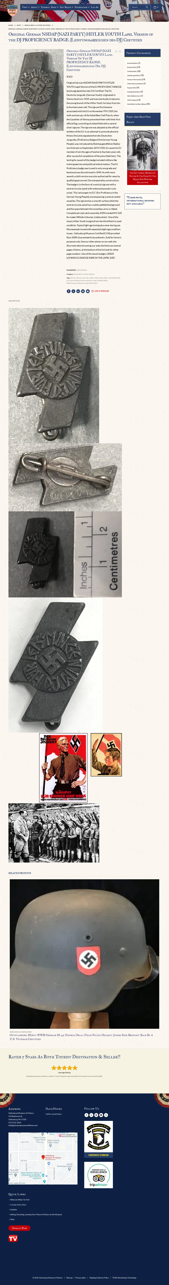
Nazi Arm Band (74, 280)
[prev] (116, 51)
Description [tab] (14, 301)
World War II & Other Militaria (84, 274)
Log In (94, 7)
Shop (53, 7)
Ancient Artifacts (132, 63)
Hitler (92, 278)
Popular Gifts (131, 88)
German (73, 278)
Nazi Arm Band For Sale (88, 280)
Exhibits (45, 7)
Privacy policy (80, 1278)
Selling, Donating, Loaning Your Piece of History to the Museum (36, 1214)
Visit (24, 7)
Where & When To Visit (19, 1200)
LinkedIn (78, 291)
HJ (67, 280)
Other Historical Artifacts (135, 84)
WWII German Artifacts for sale (77, 283)
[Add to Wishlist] (157, 1032)
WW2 (105, 280)
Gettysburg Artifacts (133, 75)
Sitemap (69, 1278)
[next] (120, 51)
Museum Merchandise (134, 80)
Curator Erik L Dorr (18, 1205)
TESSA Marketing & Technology (124, 1278)
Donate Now (19, 1228)
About (34, 7)
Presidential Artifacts (133, 92)
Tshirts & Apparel (132, 100)
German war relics (83, 278)
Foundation (81, 7)
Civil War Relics (132, 71)
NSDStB (100, 280)
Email (88, 291)
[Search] (147, 7)
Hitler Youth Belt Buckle (112, 278)
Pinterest (83, 291)
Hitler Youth (98, 278)
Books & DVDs (131, 67)
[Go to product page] (84, 954)
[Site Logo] (12, 10)
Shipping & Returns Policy (99, 1278)
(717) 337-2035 (14, 1122)
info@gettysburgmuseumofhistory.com (23, 1125)
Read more (154, 883)
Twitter (73, 291)
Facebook (69, 291)
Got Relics (65, 7)
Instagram (106, 1115)
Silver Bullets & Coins (133, 96)
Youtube (101, 1115)
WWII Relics (93, 283)
